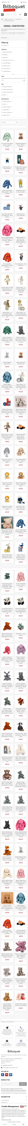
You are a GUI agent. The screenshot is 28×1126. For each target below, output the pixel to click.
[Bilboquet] (14, 8)
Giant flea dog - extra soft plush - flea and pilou (20, 735)
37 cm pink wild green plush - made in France (7, 145)
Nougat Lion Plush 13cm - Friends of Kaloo (7, 508)
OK (23, 1084)
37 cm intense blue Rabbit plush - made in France (7, 192)
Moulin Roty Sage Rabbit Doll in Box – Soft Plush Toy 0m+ (7, 556)
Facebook (2, 1074)
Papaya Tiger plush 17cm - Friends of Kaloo (21, 484)
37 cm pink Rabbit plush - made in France (20, 585)
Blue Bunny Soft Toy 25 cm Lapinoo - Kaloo (7, 461)
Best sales (4, 1102)
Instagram (10, 1074)
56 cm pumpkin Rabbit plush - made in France (7, 932)
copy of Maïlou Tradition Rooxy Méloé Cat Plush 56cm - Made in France (7, 1006)
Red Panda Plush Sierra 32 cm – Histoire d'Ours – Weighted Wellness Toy (21, 240)
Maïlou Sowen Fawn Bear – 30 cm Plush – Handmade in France (7, 735)
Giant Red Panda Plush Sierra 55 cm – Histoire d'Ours (21, 932)
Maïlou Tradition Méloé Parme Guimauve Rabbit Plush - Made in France (20, 660)
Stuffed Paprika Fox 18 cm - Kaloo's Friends (21, 145)
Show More (4, 37)
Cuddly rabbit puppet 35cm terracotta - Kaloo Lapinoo (20, 169)
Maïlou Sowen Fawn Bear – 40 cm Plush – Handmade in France (7, 635)
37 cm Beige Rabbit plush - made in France (21, 461)
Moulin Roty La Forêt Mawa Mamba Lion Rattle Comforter (7, 289)
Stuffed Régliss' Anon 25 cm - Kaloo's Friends (20, 859)
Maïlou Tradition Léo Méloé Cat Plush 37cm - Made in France (7, 955)
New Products (5, 1100)
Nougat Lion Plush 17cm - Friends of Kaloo (7, 484)
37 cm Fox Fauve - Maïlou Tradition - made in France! (7, 859)
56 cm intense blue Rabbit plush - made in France (21, 531)
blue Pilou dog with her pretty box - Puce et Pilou (7, 216)
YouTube (6, 1074)
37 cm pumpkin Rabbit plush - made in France (7, 265)
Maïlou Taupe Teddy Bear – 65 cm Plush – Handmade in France (7, 784)
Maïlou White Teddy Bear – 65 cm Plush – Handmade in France (20, 759)
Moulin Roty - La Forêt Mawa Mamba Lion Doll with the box (21, 314)
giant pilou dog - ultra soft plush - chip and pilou (20, 508)
